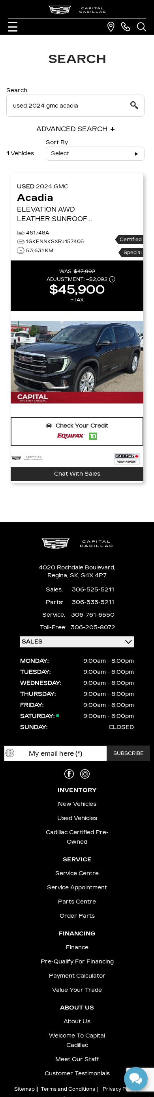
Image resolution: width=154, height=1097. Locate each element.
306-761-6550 (93, 615)
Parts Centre (77, 901)
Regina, (58, 575)
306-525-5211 (93, 589)
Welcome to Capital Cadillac (77, 1040)
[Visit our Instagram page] (85, 774)
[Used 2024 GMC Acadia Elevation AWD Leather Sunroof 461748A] (77, 362)
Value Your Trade (77, 990)
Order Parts (77, 916)
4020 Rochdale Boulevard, (77, 567)
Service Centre (77, 873)
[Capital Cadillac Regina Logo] (76, 10)
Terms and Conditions (68, 1089)
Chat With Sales (77, 473)
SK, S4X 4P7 (88, 575)
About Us (77, 1021)
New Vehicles (77, 804)
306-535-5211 (93, 602)
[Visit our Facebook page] (69, 774)
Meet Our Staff (77, 1059)
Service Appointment (77, 887)
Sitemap (24, 1089)
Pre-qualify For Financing (77, 961)
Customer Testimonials (77, 1073)
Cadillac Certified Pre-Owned (77, 837)
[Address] (111, 27)
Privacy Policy (120, 1089)
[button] (77, 431)
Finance (77, 947)
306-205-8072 (93, 627)
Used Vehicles (77, 818)
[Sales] (125, 27)
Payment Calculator (77, 975)
